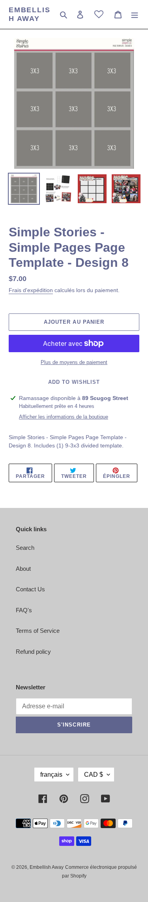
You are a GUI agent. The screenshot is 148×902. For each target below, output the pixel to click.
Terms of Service (38, 630)
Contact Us (30, 589)
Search (25, 547)
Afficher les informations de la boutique (63, 417)
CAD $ (93, 774)
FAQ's (24, 610)
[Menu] (134, 14)
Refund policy (33, 651)
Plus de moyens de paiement (74, 362)
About (23, 568)
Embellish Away (29, 14)
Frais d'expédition (31, 290)
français (51, 774)
